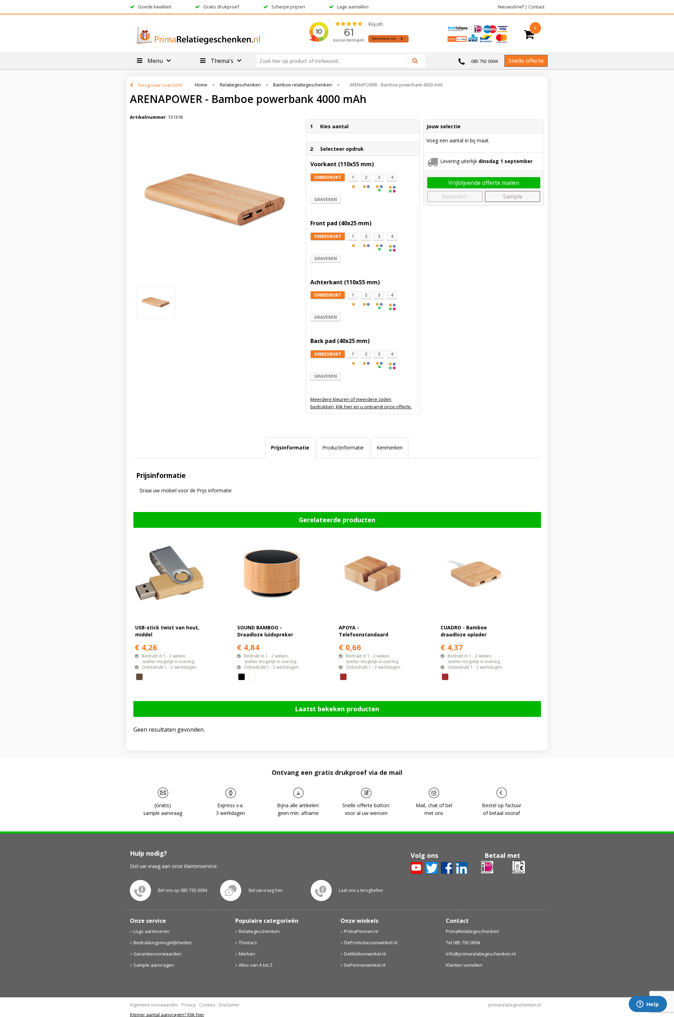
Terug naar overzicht (160, 85)
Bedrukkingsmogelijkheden (162, 942)
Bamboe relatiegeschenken (302, 85)
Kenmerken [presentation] (390, 447)
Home (201, 85)
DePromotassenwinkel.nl (370, 942)
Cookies (207, 1005)
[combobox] (334, 60)
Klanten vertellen (464, 965)
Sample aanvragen (153, 965)
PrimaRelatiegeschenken (472, 931)
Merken (247, 954)
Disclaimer (229, 1005)
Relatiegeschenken (240, 85)
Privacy (188, 1005)
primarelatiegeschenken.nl (514, 1005)
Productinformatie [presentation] (343, 447)
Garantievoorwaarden (157, 954)
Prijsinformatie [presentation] (290, 447)
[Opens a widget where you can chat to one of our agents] (647, 1004)
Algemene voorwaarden (154, 1005)
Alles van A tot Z (255, 965)
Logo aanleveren (151, 931)
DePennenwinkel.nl (364, 965)
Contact (536, 7)
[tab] (290, 447)
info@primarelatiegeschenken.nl (481, 954)
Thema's (248, 942)
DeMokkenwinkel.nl (365, 954)
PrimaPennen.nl (361, 931)
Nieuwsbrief (511, 7)
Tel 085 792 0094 (463, 942)
